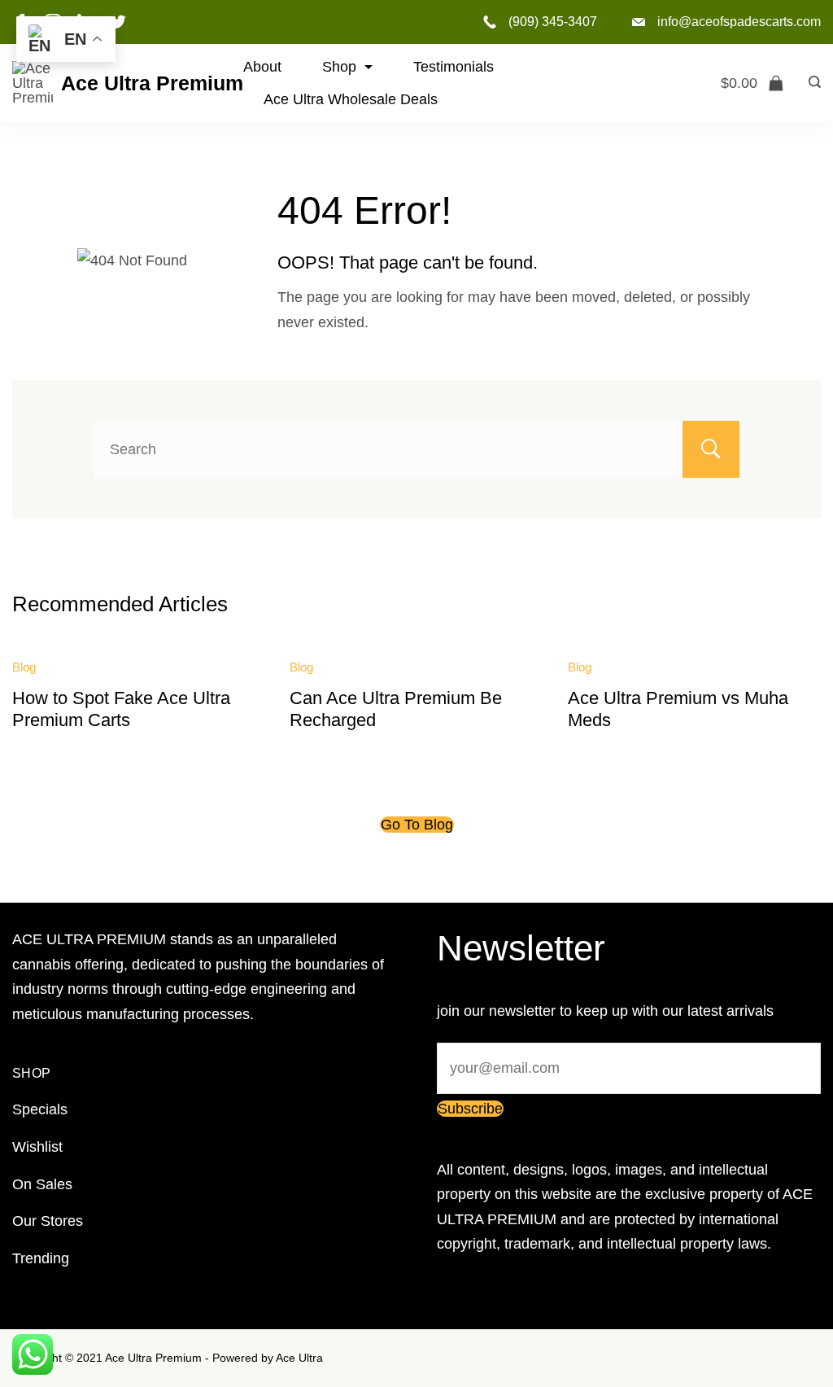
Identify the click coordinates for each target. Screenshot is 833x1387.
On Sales (42, 1184)
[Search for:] (416, 449)
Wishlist (37, 1147)
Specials (40, 1109)
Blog (24, 667)
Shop (339, 67)
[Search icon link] (810, 83)
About (262, 67)
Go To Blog (417, 824)
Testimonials (453, 67)
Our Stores (47, 1221)
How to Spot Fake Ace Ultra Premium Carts (121, 708)
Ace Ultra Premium (152, 83)
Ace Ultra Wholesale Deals (351, 99)
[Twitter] (118, 22)
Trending (40, 1258)
